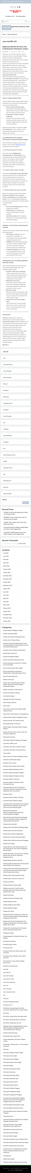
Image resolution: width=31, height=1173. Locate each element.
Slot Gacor (6, 397)
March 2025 (6, 605)
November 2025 (7, 579)
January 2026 (6, 572)
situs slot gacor (7, 371)
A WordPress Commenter (10, 543)
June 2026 (6, 556)
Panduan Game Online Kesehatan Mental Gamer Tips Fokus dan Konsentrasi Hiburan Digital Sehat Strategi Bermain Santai (16, 870)
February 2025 (7, 608)
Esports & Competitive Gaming (11, 693)
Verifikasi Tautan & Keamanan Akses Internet (15, 1162)
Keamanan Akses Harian (9, 763)
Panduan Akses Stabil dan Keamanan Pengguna (15, 840)
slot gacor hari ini (20, 144)
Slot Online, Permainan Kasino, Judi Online (14, 1019)
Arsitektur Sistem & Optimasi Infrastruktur (14, 650)
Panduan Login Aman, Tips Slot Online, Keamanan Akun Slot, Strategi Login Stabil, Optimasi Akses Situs (14, 890)
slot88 (5, 461)
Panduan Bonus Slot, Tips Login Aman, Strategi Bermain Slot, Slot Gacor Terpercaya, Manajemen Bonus (15, 855)
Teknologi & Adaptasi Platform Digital (13, 1052)
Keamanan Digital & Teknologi (11, 779)
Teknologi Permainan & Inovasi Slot (12, 1129)
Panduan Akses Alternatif (10, 824)
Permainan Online (8, 948)
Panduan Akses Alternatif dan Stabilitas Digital (15, 827)
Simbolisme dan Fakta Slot (10, 966)
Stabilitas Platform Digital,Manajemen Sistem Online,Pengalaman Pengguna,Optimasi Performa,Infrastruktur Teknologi (15, 1027)
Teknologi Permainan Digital (10, 1132)
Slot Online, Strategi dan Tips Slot (12, 1023)
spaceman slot (7, 480)
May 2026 (5, 559)
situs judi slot (6, 972)
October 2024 (6, 621)
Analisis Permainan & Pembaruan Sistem (14, 637)
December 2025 (7, 575)
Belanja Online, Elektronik (10, 653)
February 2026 (7, 569)
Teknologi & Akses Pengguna (11, 1059)
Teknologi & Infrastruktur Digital (11, 1069)
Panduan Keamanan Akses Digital (12, 885)
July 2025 (5, 592)
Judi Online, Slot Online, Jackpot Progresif (14, 746)
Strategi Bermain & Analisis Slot (11, 1036)
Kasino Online (7, 753)
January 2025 (6, 611)
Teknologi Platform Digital (10, 1136)
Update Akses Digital (8, 1159)
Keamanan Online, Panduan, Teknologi (13, 797)
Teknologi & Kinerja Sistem (10, 1082)
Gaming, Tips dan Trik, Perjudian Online (13, 720)
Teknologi (6, 1049)
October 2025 (6, 582)
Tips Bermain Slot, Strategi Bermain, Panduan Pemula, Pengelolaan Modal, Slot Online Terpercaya (15, 1150)
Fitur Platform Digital (8, 696)
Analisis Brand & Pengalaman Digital (12, 630)
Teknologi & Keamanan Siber (10, 1078)
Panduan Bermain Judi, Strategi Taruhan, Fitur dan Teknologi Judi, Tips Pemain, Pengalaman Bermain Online (15, 848)
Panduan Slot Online (8, 911)
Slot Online (6, 1013)
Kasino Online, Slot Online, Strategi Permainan (15, 756)
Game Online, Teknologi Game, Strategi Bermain (16, 714)
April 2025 (6, 601)
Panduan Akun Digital (9, 843)
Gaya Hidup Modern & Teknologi (11, 723)
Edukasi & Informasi (8, 679)
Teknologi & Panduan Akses (10, 1085)
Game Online (6, 706)
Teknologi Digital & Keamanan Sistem (13, 1108)
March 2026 (6, 566)
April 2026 (6, 562)
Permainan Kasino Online (10, 944)
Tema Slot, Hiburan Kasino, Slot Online (13, 1145)
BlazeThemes (19, 1170)
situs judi (5, 969)
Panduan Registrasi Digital (10, 908)
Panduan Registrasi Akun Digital (11, 905)
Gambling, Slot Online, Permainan (12, 699)
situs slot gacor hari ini (9, 455)
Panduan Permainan (8, 895)
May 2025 (5, 598)
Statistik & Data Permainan (10, 1033)
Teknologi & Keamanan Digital (11, 1075)
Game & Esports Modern (9, 702)
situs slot (5, 487)
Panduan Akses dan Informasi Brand (12, 830)
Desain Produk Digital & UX (10, 676)
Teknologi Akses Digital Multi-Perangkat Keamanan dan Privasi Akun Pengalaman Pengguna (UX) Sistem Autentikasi (14, 1099)
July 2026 (5, 553)
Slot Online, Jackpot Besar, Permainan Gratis (15, 1016)
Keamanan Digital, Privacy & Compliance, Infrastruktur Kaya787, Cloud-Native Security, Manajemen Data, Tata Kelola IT (15, 789)
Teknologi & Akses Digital (10, 1056)
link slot (5, 384)
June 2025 (6, 595)
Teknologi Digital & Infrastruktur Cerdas (13, 1105)
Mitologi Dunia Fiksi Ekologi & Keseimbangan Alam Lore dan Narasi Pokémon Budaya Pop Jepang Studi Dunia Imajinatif (15, 819)
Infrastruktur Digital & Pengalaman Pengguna (15, 740)
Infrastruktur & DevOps (9, 737)
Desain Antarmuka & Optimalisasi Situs (13, 660)
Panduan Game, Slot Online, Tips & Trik (13, 878)
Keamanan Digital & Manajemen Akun (13, 769)
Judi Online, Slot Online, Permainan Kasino (14, 750)
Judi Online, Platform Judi (10, 743)
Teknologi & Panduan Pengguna (11, 1088)
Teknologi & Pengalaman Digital (11, 1091)
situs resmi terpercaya (9, 982)
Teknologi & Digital (8, 1065)
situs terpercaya (7, 435)
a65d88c (6, 51)
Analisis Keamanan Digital (10, 633)
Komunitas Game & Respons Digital (12, 800)
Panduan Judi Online (8, 882)
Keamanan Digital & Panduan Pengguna (13, 772)
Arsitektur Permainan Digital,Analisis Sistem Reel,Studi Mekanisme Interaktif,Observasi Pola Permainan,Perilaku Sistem (15, 645)
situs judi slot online (8, 979)
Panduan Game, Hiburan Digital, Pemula (13, 875)
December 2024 (7, 614)
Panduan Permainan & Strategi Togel (12, 898)
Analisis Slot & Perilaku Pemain (11, 640)
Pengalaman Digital (8, 933)
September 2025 (7, 585)
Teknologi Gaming (8, 1116)
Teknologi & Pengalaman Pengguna (12, 1094)
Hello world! (22, 543)
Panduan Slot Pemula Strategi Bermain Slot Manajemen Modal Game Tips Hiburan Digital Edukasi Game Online (15, 923)
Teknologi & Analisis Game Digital (12, 1062)
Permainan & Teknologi (9, 941)
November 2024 (7, 618)
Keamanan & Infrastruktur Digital (11, 759)
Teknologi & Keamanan (9, 1072)
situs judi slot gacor (8, 975)
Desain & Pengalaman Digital (11, 656)
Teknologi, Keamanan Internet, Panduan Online (15, 1139)
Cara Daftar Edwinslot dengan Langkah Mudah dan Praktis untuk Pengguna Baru (14, 1)
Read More (5, 345)
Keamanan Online (7, 794)
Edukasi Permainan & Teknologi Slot (12, 689)
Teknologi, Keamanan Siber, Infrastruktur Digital (15, 1142)
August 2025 (6, 588)
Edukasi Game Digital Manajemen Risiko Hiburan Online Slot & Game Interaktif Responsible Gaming (14, 684)
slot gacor (6, 390)
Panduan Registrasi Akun (9, 901)
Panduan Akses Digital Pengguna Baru (13, 834)
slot (4, 358)
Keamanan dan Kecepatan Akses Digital (13, 766)
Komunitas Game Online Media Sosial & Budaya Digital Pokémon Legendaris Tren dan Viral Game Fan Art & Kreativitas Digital (15, 805)
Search (4, 499)
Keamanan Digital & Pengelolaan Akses (13, 776)
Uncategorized (7, 1155)
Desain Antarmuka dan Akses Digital (13, 668)
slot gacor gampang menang (10, 1001)
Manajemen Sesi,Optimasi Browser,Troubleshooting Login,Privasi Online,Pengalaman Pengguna (13, 812)
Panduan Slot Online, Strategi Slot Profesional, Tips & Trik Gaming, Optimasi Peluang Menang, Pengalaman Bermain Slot (15, 916)
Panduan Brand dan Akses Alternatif (12, 860)
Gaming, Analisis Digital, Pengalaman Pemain (15, 717)
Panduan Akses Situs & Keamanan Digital (14, 837)
